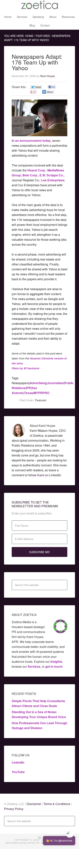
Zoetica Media (39, 5)
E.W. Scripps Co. (52, 175)
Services (34, 666)
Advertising (38, 383)
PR (28, 388)
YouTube (18, 772)
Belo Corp (29, 175)
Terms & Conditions (57, 804)
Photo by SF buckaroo (25, 368)
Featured (40, 400)
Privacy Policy (13, 809)
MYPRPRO (41, 393)
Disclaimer (34, 804)
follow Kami (36, 475)
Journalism (55, 383)
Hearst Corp (36, 170)
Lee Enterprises (52, 180)
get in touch (54, 666)
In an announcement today (31, 140)
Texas (28, 393)
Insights (56, 661)
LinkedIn (18, 762)
